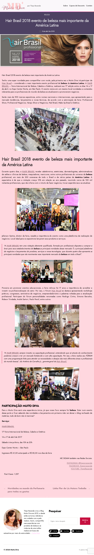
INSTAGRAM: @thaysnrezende (79, 463)
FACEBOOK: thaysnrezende (80, 466)
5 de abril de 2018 (48, 31)
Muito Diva (14, 550)
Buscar (85, 521)
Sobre (65, 6)
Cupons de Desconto (77, 6)
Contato (89, 6)
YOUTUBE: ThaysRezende (81, 468)
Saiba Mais (36, 533)
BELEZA (47, 15)
